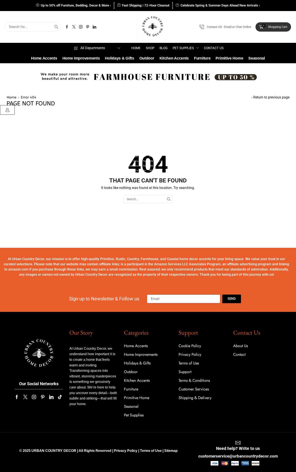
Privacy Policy (125, 451)
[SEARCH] (169, 199)
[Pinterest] (87, 27)
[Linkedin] (94, 27)
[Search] (56, 27)
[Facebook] (67, 27)
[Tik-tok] (60, 397)
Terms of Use (151, 451)
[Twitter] (74, 27)
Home (11, 97)
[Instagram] (81, 27)
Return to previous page (271, 97)
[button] (273, 27)
